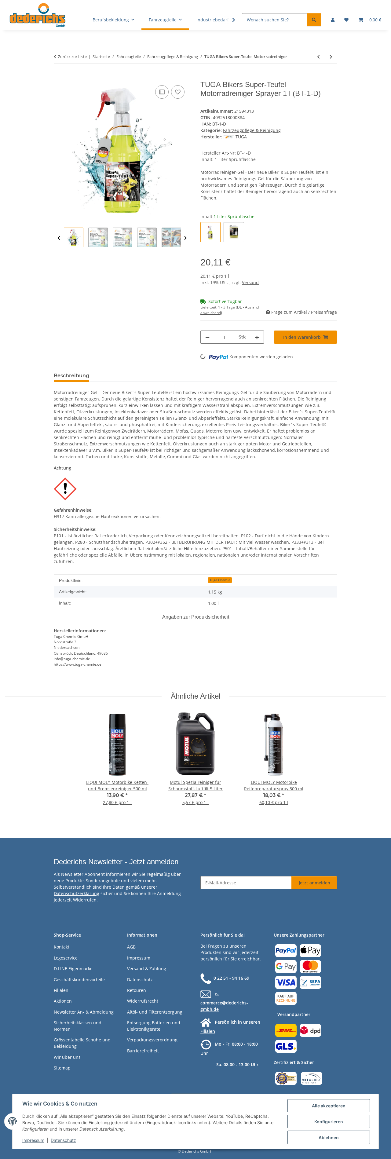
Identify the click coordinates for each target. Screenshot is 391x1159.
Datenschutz (63, 1140)
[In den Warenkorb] (59, 77)
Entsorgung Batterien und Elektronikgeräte (153, 1026)
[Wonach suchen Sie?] (314, 19)
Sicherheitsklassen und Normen (77, 1026)
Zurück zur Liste (72, 56)
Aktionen (63, 1001)
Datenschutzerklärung (76, 893)
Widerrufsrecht (142, 1001)
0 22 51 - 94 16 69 (231, 978)
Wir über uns (67, 1057)
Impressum (33, 1140)
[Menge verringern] (207, 337)
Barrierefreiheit (143, 1051)
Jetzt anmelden (314, 883)
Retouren (136, 990)
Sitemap (62, 1068)
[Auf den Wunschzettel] (178, 92)
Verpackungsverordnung (152, 1040)
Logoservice (66, 958)
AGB (131, 947)
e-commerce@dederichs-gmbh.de (224, 1001)
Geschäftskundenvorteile (79, 979)
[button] (332, 19)
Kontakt (61, 947)
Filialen (61, 990)
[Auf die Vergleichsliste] (162, 92)
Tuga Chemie (220, 580)
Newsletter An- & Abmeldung (84, 1012)
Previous (59, 238)
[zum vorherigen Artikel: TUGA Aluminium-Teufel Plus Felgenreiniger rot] (318, 56)
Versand (250, 282)
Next (186, 238)
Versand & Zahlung (146, 968)
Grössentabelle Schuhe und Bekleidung (82, 1043)
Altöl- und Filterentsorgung (154, 1012)
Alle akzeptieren (328, 1105)
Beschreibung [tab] (71, 375)
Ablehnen (329, 1137)
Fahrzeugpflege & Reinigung (252, 130)
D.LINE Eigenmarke (73, 968)
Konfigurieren (328, 1121)
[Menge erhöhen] (257, 337)
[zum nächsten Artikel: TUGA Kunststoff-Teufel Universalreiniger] (331, 56)
